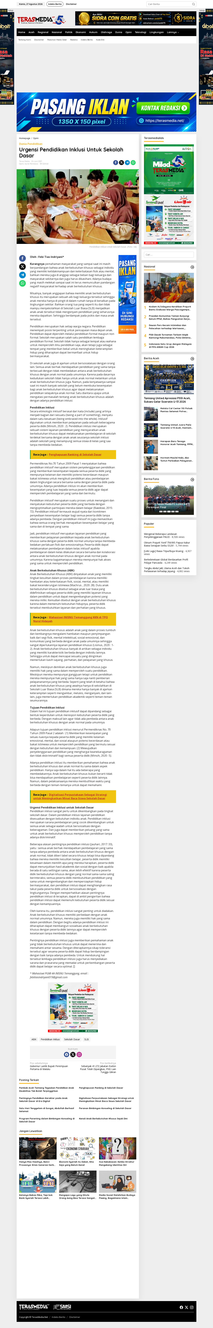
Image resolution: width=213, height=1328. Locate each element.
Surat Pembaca (31, 164)
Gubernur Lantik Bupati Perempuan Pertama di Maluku (49, 1066)
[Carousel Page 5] (177, 511)
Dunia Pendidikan (30, 144)
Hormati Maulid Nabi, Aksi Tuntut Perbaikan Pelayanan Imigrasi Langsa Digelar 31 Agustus (176, 459)
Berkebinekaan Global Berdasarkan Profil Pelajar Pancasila (166, 561)
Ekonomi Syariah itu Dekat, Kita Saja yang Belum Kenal (76, 1163)
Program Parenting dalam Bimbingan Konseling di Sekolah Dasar (47, 1120)
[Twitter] (73, 1054)
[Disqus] (78, 1253)
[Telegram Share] (127, 162)
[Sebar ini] (115, 162)
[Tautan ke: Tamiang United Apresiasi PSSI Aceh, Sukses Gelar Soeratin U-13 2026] (169, 379)
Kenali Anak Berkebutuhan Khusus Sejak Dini (103, 1118)
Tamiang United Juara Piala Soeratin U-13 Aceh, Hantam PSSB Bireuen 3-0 (175, 426)
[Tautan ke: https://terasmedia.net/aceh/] (192, 359)
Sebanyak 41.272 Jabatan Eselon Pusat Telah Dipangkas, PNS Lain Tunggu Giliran (98, 1068)
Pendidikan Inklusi (50, 1039)
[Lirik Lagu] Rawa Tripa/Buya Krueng (163, 551)
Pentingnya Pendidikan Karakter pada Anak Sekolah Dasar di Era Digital (43, 1099)
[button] (193, 4)
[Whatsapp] (133, 162)
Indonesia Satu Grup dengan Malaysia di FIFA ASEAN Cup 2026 (170, 345)
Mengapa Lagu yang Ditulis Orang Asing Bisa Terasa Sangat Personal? (77, 1196)
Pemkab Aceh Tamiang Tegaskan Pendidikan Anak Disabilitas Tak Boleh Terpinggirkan (46, 1089)
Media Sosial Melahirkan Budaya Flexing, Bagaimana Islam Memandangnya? (117, 1196)
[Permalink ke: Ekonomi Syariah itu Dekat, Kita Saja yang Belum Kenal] (78, 1148)
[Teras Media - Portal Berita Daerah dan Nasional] (42, 19)
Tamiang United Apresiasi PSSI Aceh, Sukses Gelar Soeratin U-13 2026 (167, 400)
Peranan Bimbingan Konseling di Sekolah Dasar (105, 1108)
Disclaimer (74, 1317)
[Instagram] (79, 1054)
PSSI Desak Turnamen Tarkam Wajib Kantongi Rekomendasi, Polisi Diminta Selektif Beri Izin (169, 336)
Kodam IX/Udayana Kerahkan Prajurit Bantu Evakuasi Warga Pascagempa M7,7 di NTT (170, 308)
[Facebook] (66, 1054)
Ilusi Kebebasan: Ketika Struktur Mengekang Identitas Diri (116, 1163)
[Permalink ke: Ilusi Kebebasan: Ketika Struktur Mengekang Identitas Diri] (117, 1148)
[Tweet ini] (121, 162)
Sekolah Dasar (72, 1039)
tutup (10, 10)
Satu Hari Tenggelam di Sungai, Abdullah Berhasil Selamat (46, 1110)
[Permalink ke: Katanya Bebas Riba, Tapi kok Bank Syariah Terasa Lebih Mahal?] (38, 1181)
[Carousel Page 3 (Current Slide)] (169, 511)
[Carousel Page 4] (173, 511)
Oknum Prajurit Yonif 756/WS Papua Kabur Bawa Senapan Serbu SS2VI (167, 544)
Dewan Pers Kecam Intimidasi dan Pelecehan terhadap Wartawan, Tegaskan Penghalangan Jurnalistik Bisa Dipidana (171, 327)
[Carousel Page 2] (165, 511)
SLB (86, 1039)
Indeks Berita (58, 1317)
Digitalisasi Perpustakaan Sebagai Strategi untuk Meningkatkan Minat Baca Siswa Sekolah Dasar (106, 1099)
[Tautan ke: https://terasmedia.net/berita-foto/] (192, 480)
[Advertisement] (106, 69)
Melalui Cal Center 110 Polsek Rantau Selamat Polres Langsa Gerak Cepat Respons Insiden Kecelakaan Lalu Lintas (177, 410)
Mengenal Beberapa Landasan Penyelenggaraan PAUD (160, 535)
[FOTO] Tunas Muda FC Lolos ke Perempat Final (166, 505)
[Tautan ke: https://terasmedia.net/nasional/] (192, 267)
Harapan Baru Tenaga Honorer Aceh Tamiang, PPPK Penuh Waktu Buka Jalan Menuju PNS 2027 (176, 443)
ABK (34, 1039)
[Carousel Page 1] (161, 511)
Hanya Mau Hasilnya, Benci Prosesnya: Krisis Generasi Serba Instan (37, 1163)
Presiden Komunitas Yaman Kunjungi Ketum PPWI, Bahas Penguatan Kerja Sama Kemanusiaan (169, 317)
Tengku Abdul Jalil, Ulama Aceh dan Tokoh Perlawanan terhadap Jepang (166, 570)
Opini (21, 164)
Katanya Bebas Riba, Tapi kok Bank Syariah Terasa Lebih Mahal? (35, 1196)
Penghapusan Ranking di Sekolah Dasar (101, 1087)
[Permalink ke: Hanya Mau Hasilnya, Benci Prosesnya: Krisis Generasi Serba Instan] (38, 1148)
